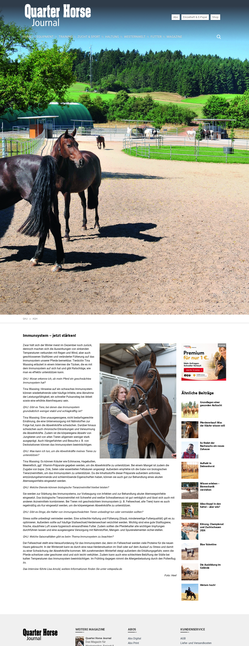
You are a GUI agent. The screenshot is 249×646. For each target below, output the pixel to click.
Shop (215, 17)
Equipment (45, 36)
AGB (183, 638)
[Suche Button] (219, 36)
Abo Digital (134, 638)
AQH (35, 318)
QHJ (25, 318)
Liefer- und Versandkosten (196, 643)
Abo (175, 17)
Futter (156, 36)
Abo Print (133, 643)
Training (65, 36)
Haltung (112, 36)
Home (27, 36)
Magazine (174, 36)
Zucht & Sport (89, 36)
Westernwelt (135, 36)
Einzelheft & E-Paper (195, 17)
